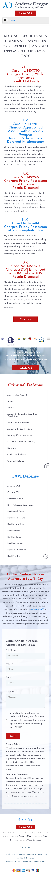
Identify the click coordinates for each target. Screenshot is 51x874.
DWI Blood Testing (16, 518)
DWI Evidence (14, 537)
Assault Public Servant (18, 423)
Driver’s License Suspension (20, 505)
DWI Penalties (14, 556)
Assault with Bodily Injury (19, 429)
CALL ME (25, 367)
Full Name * (11, 650)
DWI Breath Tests (15, 524)
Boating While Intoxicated (19, 435)
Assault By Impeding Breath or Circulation (22, 415)
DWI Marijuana (15, 543)
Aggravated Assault (17, 395)
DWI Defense (13, 531)
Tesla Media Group (37, 862)
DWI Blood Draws (16, 512)
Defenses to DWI (15, 499)
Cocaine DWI (13, 492)
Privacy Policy (25, 847)
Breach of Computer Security (21, 442)
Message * (10, 691)
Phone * (9, 664)
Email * (9, 678)
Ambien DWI (13, 486)
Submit (13, 736)
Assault (10, 408)
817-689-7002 (25, 13)
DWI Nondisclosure (16, 550)
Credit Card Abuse (16, 455)
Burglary (11, 448)
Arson (10, 401)
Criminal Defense (15, 461)
